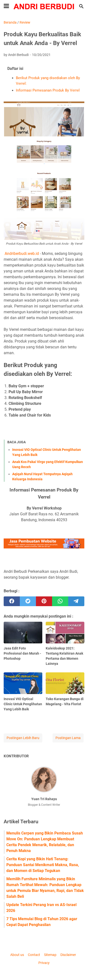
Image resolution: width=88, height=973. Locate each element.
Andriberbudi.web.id (22, 253)
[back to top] (78, 962)
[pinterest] (44, 601)
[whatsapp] (60, 601)
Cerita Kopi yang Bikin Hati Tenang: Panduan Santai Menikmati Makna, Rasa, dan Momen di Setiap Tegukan (42, 865)
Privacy (44, 963)
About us (17, 955)
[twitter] (28, 601)
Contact (34, 955)
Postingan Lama (68, 738)
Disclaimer (68, 955)
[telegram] (76, 601)
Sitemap (50, 955)
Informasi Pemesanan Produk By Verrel (48, 90)
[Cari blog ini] (81, 6)
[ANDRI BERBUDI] (44, 6)
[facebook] (12, 601)
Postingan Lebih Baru (23, 738)
